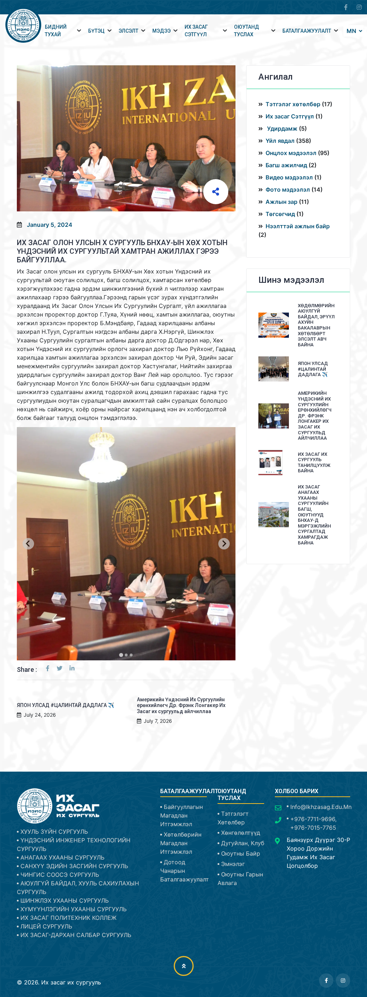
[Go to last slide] (28, 543)
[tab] (121, 655)
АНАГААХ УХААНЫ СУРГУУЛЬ (62, 857)
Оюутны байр (240, 853)
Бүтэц (96, 31)
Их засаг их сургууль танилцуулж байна (314, 462)
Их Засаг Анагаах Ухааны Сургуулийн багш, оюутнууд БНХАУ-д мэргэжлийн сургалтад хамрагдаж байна (314, 515)
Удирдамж (281, 128)
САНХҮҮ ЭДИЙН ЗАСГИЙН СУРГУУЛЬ (74, 866)
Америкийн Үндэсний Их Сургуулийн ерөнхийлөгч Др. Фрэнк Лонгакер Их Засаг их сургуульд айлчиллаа (181, 706)
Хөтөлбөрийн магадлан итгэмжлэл (180, 843)
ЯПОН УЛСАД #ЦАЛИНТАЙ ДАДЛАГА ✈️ (65, 705)
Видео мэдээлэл (289, 177)
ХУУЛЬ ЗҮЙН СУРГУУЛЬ (54, 831)
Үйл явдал (280, 140)
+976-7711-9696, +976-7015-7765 (313, 823)
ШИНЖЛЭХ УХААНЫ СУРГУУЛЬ (64, 900)
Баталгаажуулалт (306, 31)
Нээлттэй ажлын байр (298, 226)
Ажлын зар (281, 201)
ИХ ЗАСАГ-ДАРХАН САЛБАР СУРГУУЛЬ (75, 935)
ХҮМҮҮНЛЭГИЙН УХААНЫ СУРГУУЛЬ (73, 909)
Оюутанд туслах (246, 30)
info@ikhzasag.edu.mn (321, 806)
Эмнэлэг (233, 863)
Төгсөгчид (280, 213)
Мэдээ (161, 31)
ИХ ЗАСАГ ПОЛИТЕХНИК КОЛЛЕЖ (68, 917)
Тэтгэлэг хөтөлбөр (294, 104)
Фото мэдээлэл (288, 189)
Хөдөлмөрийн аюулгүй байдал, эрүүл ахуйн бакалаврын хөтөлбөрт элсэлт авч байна (316, 325)
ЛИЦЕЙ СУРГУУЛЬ (46, 926)
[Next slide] (224, 543)
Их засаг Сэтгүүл (290, 116)
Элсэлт (128, 31)
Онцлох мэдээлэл (291, 152)
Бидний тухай (56, 30)
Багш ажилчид (286, 165)
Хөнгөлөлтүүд (240, 832)
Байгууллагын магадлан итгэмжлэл (181, 815)
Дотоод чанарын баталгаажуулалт (184, 870)
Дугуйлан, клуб (242, 843)
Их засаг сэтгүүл (196, 30)
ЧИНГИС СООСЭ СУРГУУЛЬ (59, 874)
